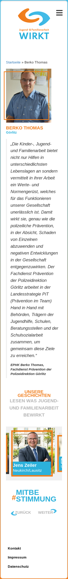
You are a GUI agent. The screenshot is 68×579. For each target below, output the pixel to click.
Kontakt (15, 44)
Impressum (17, 557)
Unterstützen (21, 25)
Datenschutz (18, 566)
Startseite (18, 5)
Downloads (18, 34)
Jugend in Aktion (24, 15)
